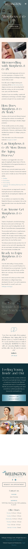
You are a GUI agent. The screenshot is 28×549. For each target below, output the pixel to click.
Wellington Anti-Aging (7, 286)
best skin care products (17, 85)
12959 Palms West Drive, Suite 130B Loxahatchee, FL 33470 (14, 504)
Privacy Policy (9, 540)
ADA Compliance (18, 540)
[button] (25, 4)
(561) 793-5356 (14, 497)
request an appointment (14, 398)
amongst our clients (11, 140)
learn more (14, 26)
